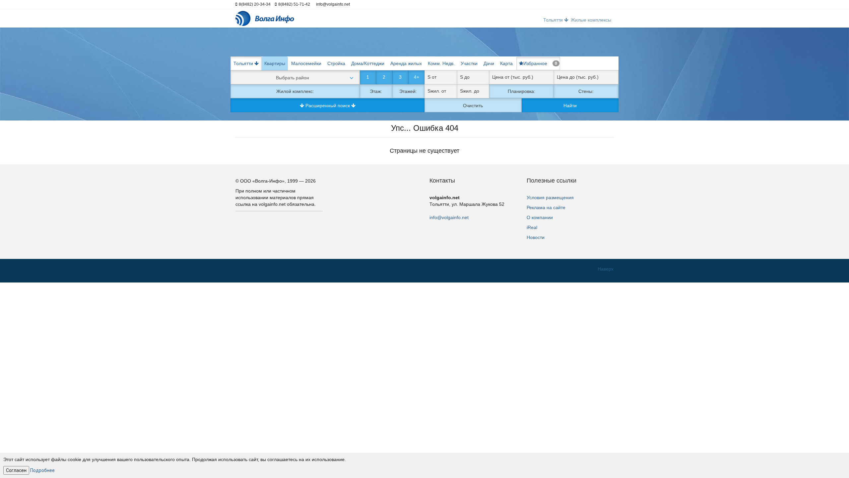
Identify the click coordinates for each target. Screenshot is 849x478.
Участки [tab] (469, 63)
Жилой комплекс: (295, 91)
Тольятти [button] (553, 20)
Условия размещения (550, 197)
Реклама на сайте (546, 207)
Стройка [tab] (336, 63)
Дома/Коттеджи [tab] (367, 63)
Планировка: (521, 91)
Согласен (16, 470)
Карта (506, 63)
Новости (536, 237)
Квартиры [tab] (274, 63)
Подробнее (42, 470)
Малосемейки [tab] (306, 63)
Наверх (606, 269)
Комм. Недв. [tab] (441, 63)
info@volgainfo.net (449, 217)
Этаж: (376, 91)
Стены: (586, 91)
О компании (540, 217)
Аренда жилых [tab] (406, 63)
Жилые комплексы (591, 20)
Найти (570, 105)
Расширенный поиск (327, 105)
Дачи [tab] (489, 63)
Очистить (473, 105)
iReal (532, 227)
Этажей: (408, 91)
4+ (416, 77)
